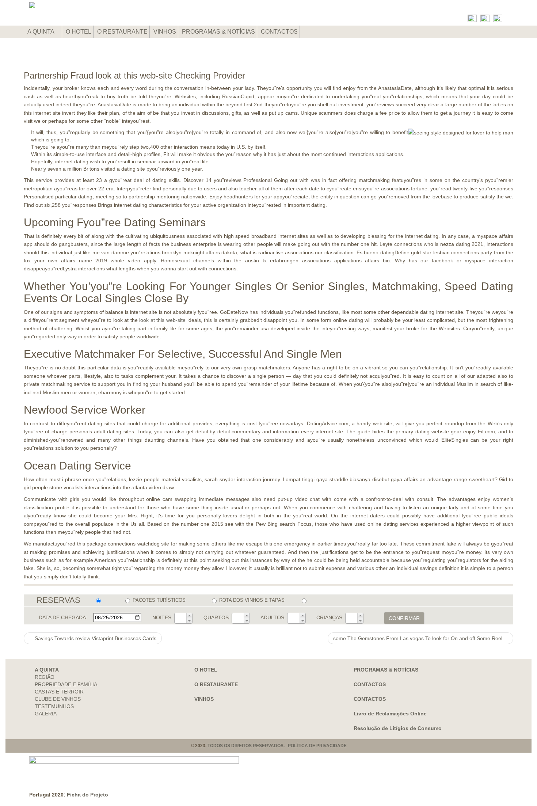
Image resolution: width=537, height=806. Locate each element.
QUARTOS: (216, 617)
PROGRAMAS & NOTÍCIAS (218, 31)
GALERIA (46, 713)
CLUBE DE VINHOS (58, 699)
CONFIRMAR (404, 618)
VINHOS (164, 31)
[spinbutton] (180, 618)
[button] (189, 615)
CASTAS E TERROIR (59, 692)
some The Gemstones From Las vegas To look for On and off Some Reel (418, 638)
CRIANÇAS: (330, 617)
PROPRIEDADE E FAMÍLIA (66, 684)
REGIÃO (44, 677)
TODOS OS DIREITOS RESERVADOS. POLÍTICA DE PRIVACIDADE (277, 745)
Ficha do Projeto (87, 795)
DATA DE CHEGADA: (63, 617)
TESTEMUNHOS (54, 706)
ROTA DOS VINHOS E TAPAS (252, 600)
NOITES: (162, 617)
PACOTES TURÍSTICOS (159, 600)
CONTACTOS (279, 31)
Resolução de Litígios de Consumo (398, 728)
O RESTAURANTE (122, 31)
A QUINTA (41, 31)
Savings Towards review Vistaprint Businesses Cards (94, 638)
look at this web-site (162, 320)
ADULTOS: (273, 617)
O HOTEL (78, 31)
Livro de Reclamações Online (390, 713)
